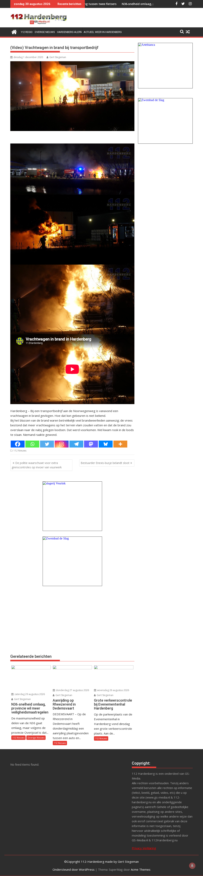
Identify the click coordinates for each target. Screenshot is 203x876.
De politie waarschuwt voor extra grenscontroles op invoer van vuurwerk (37, 465)
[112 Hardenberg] (14, 31)
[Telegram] (76, 444)
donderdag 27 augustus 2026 (72, 690)
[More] (120, 444)
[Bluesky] (106, 444)
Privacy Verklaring (144, 848)
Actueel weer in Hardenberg (103, 32)
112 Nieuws (19, 450)
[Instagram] (62, 444)
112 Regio (27, 32)
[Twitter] (47, 444)
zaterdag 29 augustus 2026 (29, 694)
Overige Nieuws (45, 32)
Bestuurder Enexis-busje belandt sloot (105, 463)
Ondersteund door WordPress (74, 869)
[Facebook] (18, 444)
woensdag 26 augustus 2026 (113, 690)
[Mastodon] (91, 444)
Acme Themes (140, 869)
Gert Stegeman (57, 57)
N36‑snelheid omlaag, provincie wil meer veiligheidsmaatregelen (134, 4)
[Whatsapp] (32, 444)
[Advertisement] (72, 619)
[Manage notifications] (192, 866)
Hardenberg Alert (69, 32)
